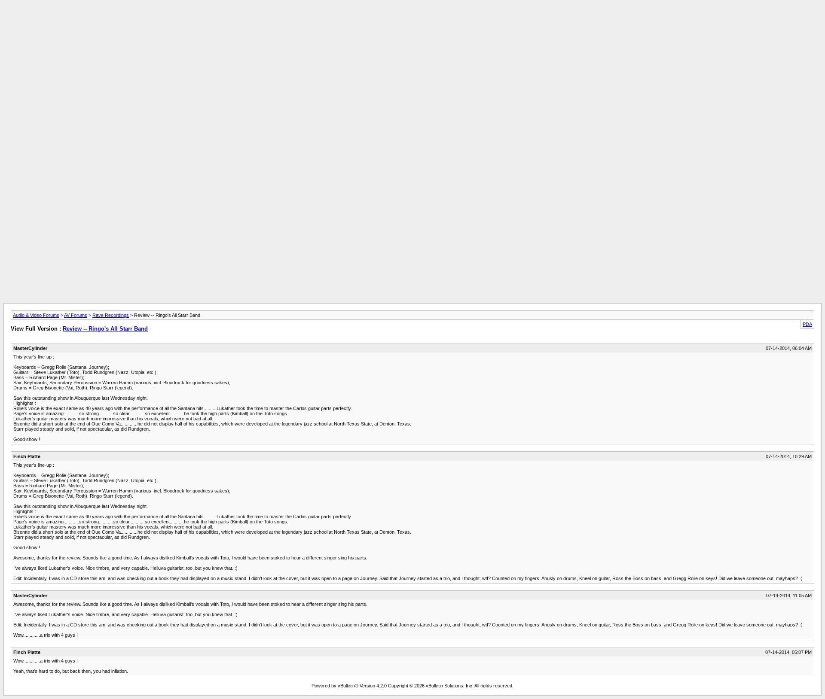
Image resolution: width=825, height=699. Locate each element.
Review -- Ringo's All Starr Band (105, 328)
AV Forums (75, 315)
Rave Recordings (110, 315)
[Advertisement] (412, 22)
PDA (807, 324)
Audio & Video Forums (36, 315)
